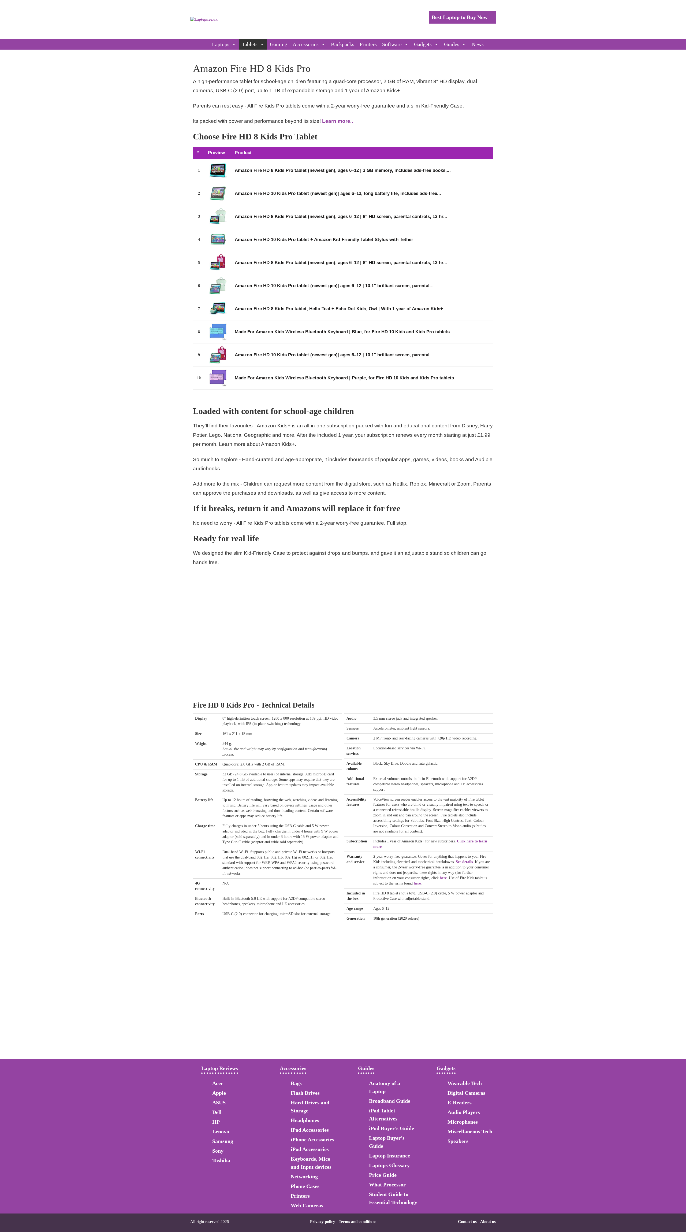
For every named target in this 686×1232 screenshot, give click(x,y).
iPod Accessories (310, 1149)
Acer (217, 1083)
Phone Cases (305, 1186)
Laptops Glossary (389, 1165)
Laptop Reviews (219, 1068)
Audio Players (464, 1112)
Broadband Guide (389, 1101)
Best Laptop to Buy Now (460, 17)
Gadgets (423, 44)
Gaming (278, 44)
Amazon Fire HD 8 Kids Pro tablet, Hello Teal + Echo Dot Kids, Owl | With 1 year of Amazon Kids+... (341, 308)
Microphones (463, 1122)
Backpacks (342, 44)
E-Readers (460, 1102)
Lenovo (220, 1131)
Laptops (220, 44)
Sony (217, 1151)
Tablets (250, 44)
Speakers (458, 1141)
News (478, 44)
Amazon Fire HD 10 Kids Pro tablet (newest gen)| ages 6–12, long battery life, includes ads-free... (338, 193)
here (443, 878)
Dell (217, 1112)
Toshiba (221, 1160)
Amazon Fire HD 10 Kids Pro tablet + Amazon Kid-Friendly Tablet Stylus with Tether (324, 239)
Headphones (305, 1120)
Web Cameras (307, 1205)
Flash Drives (305, 1093)
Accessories (306, 44)
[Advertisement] (343, 648)
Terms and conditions (357, 1221)
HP (216, 1122)
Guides (451, 44)
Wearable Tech (465, 1083)
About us (488, 1221)
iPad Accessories (310, 1130)
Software (392, 44)
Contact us (467, 1221)
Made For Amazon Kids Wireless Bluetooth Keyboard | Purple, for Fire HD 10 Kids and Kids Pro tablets (344, 377)
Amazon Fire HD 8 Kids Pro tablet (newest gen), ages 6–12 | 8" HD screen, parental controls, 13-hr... (341, 216)
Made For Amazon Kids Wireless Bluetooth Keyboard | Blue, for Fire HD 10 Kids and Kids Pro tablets (342, 331)
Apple (219, 1093)
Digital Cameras (466, 1093)
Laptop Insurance (389, 1156)
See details (464, 862)
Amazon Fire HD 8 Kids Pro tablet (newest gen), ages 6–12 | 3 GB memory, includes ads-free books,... (343, 170)
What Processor (387, 1184)
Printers (368, 44)
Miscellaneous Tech (470, 1131)
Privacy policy (322, 1221)
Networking (304, 1176)
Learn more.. (337, 121)
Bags (296, 1083)
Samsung (222, 1141)
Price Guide (383, 1175)
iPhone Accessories (312, 1139)
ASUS (219, 1102)
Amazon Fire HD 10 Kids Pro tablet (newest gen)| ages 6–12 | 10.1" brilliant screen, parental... (334, 285)
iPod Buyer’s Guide (391, 1128)
